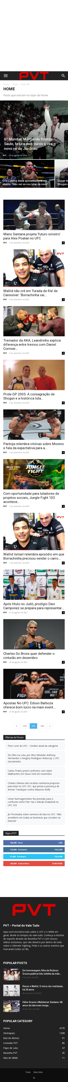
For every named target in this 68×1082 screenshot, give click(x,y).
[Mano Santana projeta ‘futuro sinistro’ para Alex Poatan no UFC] (34, 215)
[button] (5, 75)
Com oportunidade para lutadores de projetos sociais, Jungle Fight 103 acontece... (31, 498)
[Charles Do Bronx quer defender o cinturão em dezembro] (34, 634)
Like (60, 842)
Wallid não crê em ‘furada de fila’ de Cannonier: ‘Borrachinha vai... (30, 293)
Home (6, 84)
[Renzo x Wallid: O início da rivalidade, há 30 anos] (11, 990)
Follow (58, 849)
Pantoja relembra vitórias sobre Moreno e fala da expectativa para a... (33, 446)
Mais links (38, 1072)
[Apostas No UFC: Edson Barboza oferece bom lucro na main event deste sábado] (34, 684)
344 (24, 726)
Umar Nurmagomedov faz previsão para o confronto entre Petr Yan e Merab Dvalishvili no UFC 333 (33, 802)
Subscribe (57, 863)
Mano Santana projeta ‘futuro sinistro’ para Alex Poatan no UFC (31, 236)
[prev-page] (17, 726)
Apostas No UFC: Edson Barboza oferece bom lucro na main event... (29, 705)
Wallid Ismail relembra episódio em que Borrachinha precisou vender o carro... (33, 556)
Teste (28, 1072)
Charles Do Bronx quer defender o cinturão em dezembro (28, 656)
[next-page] (50, 726)
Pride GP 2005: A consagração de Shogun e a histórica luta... (29, 396)
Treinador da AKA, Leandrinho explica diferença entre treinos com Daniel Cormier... (32, 344)
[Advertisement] (34, 36)
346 (42, 726)
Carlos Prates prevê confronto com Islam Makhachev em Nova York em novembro (30, 772)
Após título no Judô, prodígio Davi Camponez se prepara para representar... (33, 606)
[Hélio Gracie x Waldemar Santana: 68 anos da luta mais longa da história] (11, 1006)
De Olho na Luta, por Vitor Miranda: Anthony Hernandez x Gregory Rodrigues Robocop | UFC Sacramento (33, 758)
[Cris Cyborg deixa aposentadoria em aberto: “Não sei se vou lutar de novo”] (27, 180)
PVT (4, 155)
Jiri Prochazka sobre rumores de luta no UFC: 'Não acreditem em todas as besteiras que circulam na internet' (34, 817)
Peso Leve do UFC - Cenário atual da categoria (33, 745)
